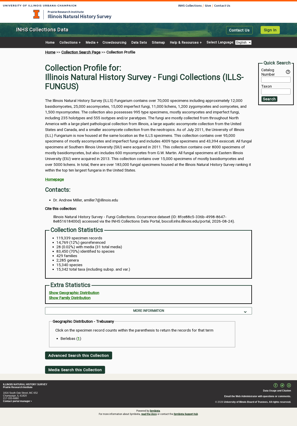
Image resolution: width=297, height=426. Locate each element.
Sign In (270, 30)
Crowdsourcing (114, 42)
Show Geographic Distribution (74, 292)
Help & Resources (184, 42)
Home (50, 42)
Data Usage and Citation (277, 390)
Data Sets (139, 42)
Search (269, 99)
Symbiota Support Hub (186, 414)
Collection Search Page (80, 52)
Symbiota (155, 410)
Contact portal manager (16, 401)
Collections (69, 42)
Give (208, 5)
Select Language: (221, 42)
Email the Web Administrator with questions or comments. (257, 396)
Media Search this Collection (75, 369)
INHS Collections (190, 5)
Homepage (54, 179)
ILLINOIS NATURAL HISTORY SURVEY (25, 384)
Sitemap (158, 42)
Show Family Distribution (70, 297)
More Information (148, 311)
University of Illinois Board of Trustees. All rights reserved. (257, 402)
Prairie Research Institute (66, 12)
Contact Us (222, 5)
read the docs (149, 414)
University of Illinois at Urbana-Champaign (36, 14)
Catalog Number (268, 72)
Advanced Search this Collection (78, 355)
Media (91, 42)
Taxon (266, 86)
